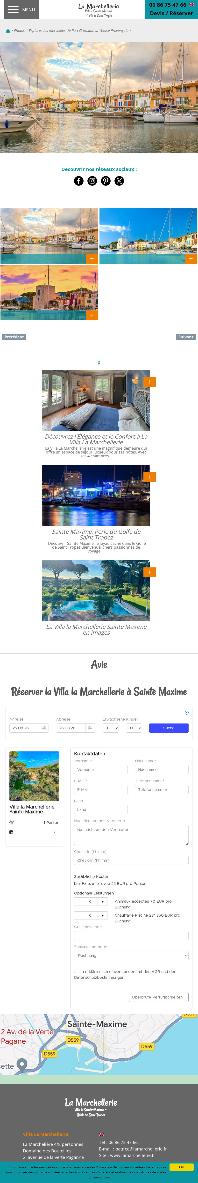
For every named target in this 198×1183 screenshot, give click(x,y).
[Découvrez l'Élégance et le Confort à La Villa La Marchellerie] (149, 381)
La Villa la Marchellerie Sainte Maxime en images (96, 629)
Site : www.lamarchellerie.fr (127, 1155)
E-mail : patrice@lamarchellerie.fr (133, 1149)
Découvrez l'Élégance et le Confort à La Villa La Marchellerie (96, 439)
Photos (19, 30)
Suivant (185, 337)
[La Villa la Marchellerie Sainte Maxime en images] (149, 572)
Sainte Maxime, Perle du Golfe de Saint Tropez (96, 534)
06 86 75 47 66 (167, 4)
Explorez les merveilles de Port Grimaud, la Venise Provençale (78, 30)
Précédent (14, 337)
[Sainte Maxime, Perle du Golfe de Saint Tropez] (149, 477)
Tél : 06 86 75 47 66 (118, 1142)
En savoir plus (99, 1177)
